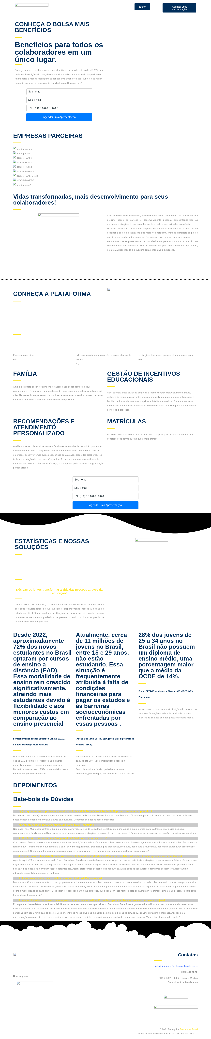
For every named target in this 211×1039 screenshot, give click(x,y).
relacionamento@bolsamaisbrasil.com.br (176, 966)
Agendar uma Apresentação (59, 117)
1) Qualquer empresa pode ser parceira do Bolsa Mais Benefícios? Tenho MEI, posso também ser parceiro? (85, 811)
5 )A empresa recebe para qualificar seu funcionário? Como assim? (60, 878)
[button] (105, 811)
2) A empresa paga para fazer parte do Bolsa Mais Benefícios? (57, 825)
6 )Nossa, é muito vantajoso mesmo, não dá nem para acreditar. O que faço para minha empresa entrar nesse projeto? (91, 900)
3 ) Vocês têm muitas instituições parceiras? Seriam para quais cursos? (63, 838)
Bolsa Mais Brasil (189, 1029)
